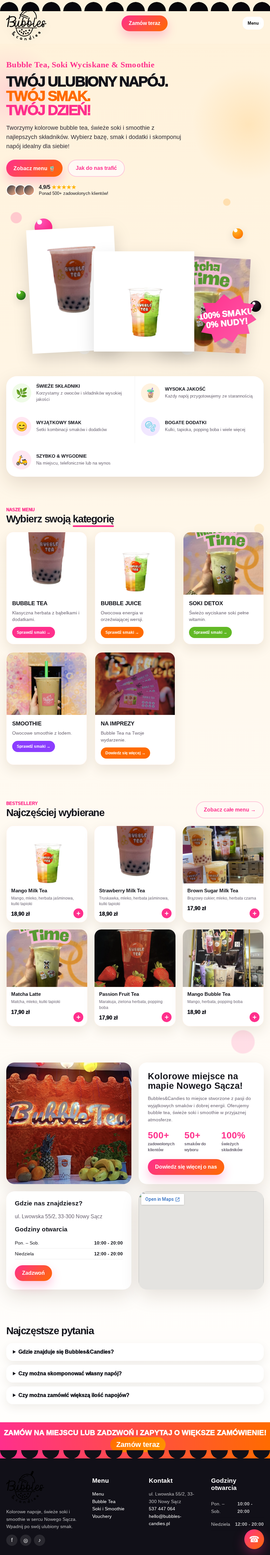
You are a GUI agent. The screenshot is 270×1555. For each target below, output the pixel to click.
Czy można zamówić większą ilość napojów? (73, 1395)
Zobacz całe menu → (230, 809)
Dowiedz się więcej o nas (186, 1167)
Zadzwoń (33, 1273)
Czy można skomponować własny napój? (70, 1373)
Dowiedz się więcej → (125, 753)
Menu (253, 23)
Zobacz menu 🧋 (34, 168)
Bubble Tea (104, 1501)
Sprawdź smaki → (33, 632)
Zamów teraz (144, 23)
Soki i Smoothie (108, 1508)
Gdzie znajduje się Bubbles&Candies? (66, 1352)
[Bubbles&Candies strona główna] (26, 23)
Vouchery (102, 1516)
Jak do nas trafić (96, 168)
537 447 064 (162, 1508)
